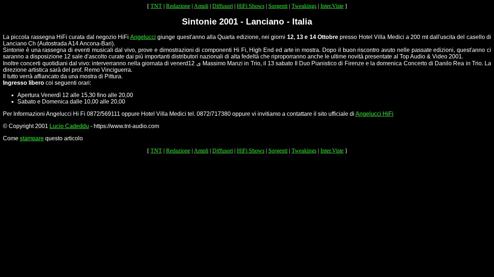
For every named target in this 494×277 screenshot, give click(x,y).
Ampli (201, 6)
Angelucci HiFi (374, 114)
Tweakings (303, 6)
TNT (156, 6)
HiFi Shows (250, 6)
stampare (32, 138)
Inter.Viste (332, 6)
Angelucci (143, 37)
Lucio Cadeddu (69, 126)
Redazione (178, 6)
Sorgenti (278, 6)
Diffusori (222, 6)
